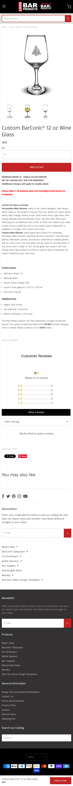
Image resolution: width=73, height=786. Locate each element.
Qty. (3, 148)
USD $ (30, 757)
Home (4, 27)
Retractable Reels (12, 570)
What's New (8, 547)
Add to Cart (36, 167)
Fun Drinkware (10, 556)
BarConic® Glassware (13, 551)
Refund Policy (9, 714)
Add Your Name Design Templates (21, 580)
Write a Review (36, 412)
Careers (6, 710)
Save (24, 456)
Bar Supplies (9, 566)
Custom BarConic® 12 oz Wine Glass (23, 27)
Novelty (6, 575)
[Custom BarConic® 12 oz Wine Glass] (10, 111)
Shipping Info (8, 719)
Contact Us (7, 696)
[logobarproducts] (36, 6)
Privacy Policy (9, 705)
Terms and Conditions (13, 701)
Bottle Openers (10, 561)
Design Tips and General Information (20, 692)
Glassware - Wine (9, 449)
